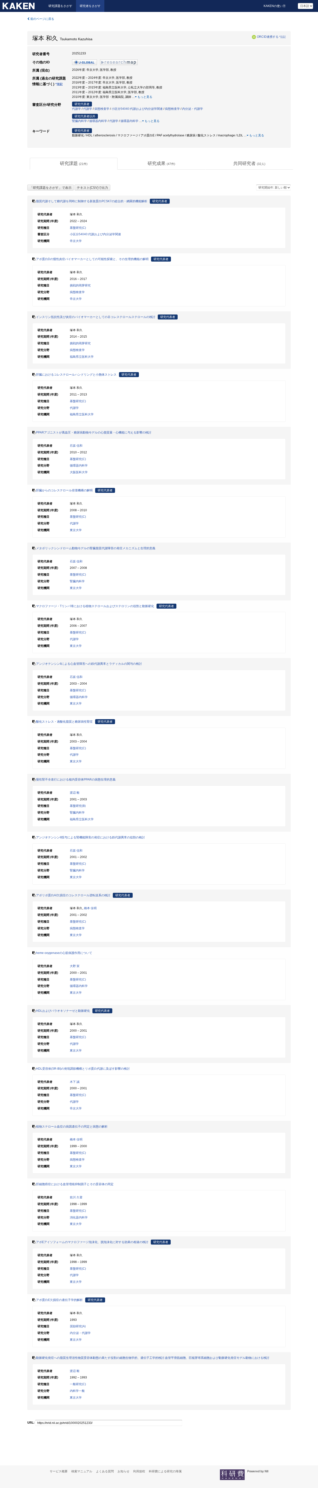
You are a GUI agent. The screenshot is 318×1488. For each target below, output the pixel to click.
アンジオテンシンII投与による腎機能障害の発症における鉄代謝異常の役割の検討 (90, 837)
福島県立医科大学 (82, 356)
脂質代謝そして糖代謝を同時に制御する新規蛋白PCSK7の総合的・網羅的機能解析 (91, 201)
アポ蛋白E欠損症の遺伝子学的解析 (59, 1300)
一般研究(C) (78, 1384)
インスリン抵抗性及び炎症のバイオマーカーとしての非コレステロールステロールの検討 (95, 317)
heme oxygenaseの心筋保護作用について (64, 953)
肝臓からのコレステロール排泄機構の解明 (64, 490)
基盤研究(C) (78, 228)
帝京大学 (76, 241)
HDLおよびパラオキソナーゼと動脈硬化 (63, 1011)
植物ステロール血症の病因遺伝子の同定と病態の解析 (72, 1126)
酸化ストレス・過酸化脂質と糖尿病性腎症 (64, 721)
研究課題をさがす (60, 6)
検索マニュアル (81, 1471)
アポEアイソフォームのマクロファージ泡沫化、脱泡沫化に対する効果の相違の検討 (92, 1242)
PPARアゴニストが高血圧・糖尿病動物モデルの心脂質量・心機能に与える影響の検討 (93, 432)
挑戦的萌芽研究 (80, 285)
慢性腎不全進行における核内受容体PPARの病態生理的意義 (76, 779)
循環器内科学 (98, 121)
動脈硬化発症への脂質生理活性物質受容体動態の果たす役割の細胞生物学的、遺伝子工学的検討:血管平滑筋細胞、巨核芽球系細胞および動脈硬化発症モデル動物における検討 (152, 1358)
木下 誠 (75, 1082)
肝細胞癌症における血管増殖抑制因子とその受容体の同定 (75, 1184)
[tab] (74, 164)
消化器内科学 (79, 1217)
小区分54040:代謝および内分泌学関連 (137, 109)
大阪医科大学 (79, 472)
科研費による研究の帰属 (165, 1471)
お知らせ (123, 1471)
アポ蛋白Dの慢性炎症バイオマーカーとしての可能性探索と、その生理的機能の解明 (92, 259)
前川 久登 (76, 1197)
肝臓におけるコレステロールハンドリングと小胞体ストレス (76, 374)
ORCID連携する (267, 37)
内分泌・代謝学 (192, 109)
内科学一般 (77, 1391)
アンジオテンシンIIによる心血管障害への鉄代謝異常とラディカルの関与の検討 (89, 664)
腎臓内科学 (79, 121)
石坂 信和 (76, 445)
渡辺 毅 (75, 792)
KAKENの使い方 (275, 6)
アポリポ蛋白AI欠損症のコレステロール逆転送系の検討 (73, 895)
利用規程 (139, 1471)
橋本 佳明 (90, 908)
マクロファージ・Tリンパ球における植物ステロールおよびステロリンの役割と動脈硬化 (95, 606)
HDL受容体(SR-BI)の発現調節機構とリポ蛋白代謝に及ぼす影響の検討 (83, 1068)
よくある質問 (105, 1471)
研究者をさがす (90, 6)
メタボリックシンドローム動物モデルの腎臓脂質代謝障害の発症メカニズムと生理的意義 (95, 548)
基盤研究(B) (78, 806)
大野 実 (75, 966)
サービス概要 (59, 1471)
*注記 (282, 36)
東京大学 (76, 530)
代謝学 (76, 109)
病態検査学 (101, 109)
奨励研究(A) (78, 1326)
